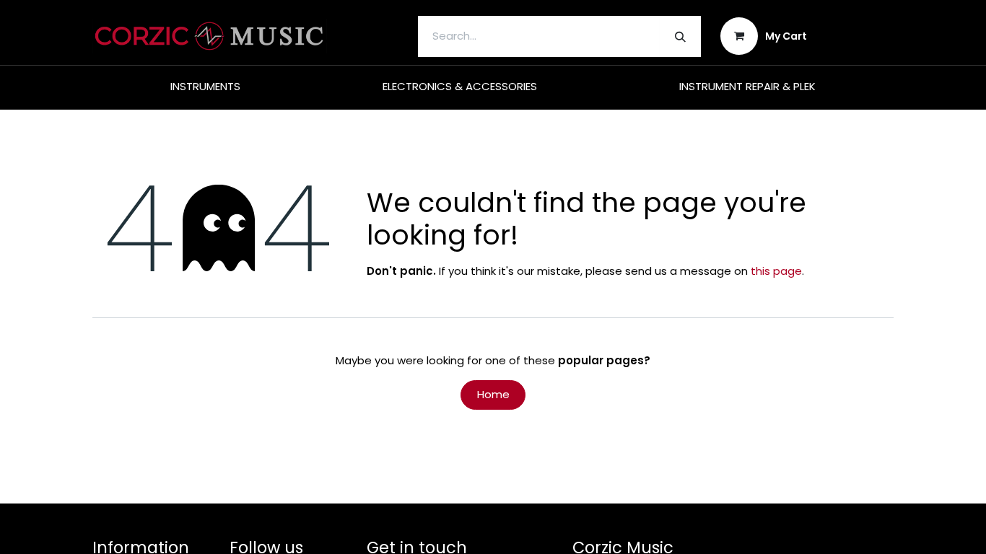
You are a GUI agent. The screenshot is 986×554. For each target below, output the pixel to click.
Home (493, 394)
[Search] (680, 36)
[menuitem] (206, 87)
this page (776, 270)
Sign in (860, 35)
